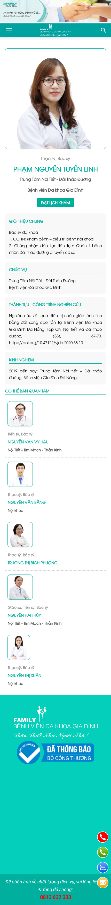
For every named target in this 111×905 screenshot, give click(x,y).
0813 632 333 (55, 897)
